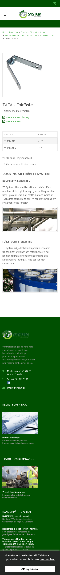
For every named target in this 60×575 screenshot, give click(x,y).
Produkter (13, 32)
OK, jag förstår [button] (30, 569)
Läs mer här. (47, 559)
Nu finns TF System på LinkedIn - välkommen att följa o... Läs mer (17, 520)
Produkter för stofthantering (33, 32)
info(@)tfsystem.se (16, 387)
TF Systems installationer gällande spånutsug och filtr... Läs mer (18, 548)
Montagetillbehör (12, 35)
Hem (4, 32)
